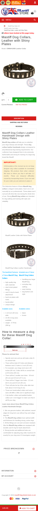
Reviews (19, 126)
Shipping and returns (19, 122)
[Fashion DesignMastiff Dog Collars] (20, 219)
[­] (34, 20)
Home (4, 26)
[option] (19, 70)
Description (19, 118)
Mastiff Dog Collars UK (14, 26)
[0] (32, 14)
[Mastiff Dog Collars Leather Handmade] (20, 251)
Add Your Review (21, 104)
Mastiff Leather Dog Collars (11, 28)
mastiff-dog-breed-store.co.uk (25, 495)
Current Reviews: (7, 104)
